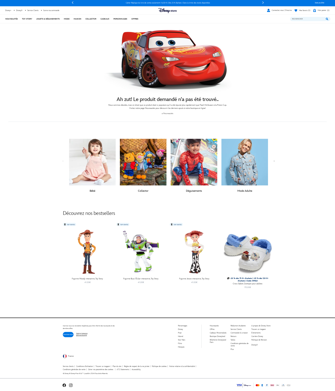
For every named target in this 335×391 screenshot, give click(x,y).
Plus (232, 349)
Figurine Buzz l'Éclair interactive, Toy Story (140, 278)
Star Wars (181, 340)
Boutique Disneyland (217, 336)
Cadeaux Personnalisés (218, 333)
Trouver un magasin (258, 329)
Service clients (68, 366)
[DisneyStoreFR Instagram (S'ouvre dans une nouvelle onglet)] (70, 385)
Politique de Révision (259, 340)
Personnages (182, 326)
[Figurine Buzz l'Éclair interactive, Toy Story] (140, 251)
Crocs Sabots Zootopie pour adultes (247, 283)
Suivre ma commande (51, 10)
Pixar (180, 333)
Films (180, 343)
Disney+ (8, 10)
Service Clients (32, 10)
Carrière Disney (257, 336)
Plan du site (117, 366)
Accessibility (136, 369)
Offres (212, 329)
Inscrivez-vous (68, 334)
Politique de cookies (159, 366)
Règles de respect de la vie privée (136, 366)
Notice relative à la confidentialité (182, 366)
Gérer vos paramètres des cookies (100, 369)
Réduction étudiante (238, 326)
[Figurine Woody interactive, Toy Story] (87, 251)
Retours (233, 336)
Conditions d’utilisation (84, 366)
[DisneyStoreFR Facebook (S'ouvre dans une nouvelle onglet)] (64, 385)
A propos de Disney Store (260, 326)
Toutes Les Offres (319, 2)
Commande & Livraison (239, 333)
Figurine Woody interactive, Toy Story (87, 278)
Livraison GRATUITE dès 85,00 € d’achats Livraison (168, 3)
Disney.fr (19, 10)
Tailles (233, 340)
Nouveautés (214, 326)
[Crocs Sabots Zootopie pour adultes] (247, 251)
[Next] (263, 2)
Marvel (180, 336)
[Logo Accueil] (167, 10)
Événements (256, 333)
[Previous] (72, 2)
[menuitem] (11, 19)
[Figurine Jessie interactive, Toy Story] (194, 251)
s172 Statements (123, 369)
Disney (180, 329)
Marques (181, 347)
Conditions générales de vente (74, 369)
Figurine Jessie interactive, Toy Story (194, 278)
